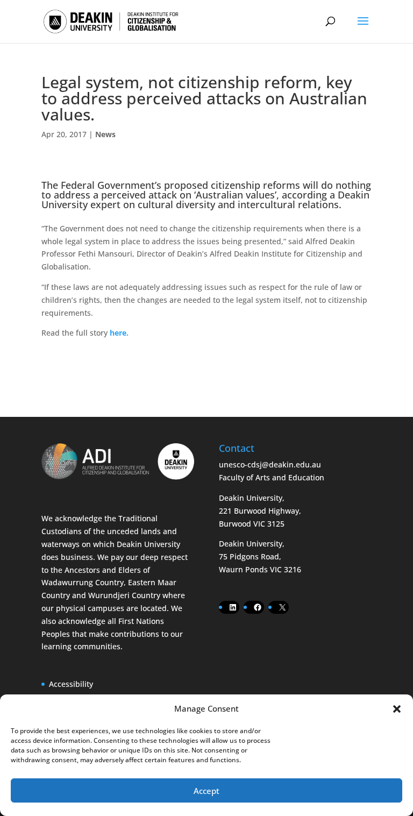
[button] (396, 709)
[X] (282, 607)
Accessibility (71, 684)
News (105, 134)
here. (119, 333)
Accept (206, 790)
